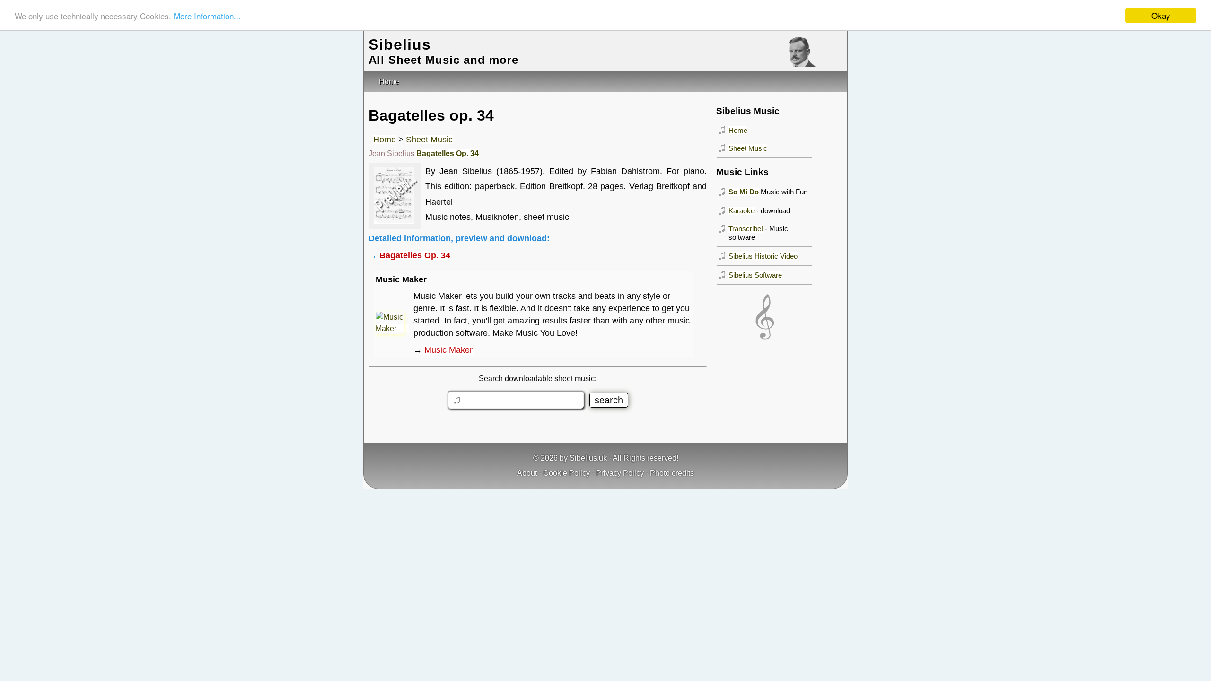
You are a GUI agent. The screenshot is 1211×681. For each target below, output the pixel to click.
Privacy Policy (620, 473)
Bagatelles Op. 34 (447, 153)
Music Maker (448, 350)
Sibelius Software (755, 275)
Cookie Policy (566, 473)
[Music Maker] (392, 328)
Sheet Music (429, 139)
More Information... (207, 16)
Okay (1160, 15)
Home (384, 139)
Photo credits (672, 473)
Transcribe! (745, 229)
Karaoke (741, 211)
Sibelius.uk (588, 458)
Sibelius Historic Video (763, 256)
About (527, 473)
